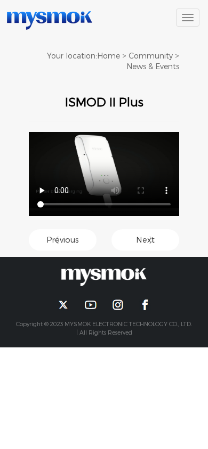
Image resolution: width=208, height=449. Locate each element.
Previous (62, 239)
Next (145, 239)
